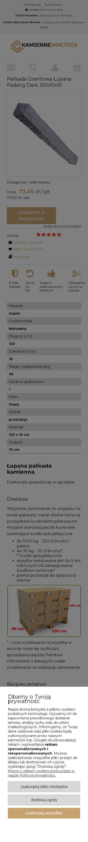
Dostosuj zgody (44, 800)
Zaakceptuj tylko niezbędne (44, 786)
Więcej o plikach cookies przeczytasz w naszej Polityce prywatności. (41, 773)
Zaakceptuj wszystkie (44, 813)
